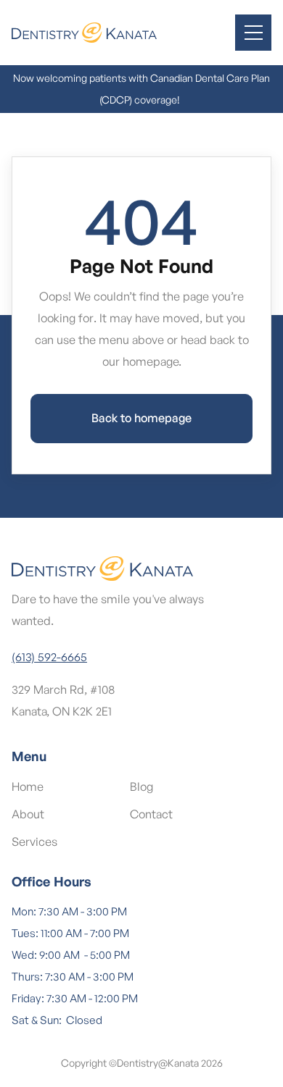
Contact (151, 814)
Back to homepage (141, 418)
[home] (84, 32)
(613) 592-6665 (49, 657)
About (28, 814)
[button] (253, 32)
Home (28, 786)
